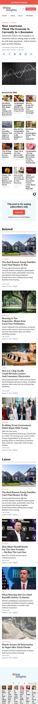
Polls (20, 15)
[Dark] (21, 9)
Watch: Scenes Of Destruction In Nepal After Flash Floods (17, 646)
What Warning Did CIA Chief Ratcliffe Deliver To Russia (17, 596)
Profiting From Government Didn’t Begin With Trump (16, 427)
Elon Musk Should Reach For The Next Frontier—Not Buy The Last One (15, 549)
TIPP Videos (6, 641)
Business (5, 544)
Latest (4, 15)
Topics (12, 15)
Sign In (27, 217)
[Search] (23, 9)
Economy (5, 22)
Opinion (13, 22)
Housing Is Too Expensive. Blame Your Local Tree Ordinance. (14, 321)
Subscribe (30, 9)
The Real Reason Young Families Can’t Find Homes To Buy (19, 263)
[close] (35, 2)
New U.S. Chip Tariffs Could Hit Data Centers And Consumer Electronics (16, 373)
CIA (3, 592)
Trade (4, 368)
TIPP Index (29, 15)
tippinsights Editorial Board (12, 47)
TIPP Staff (5, 284)
